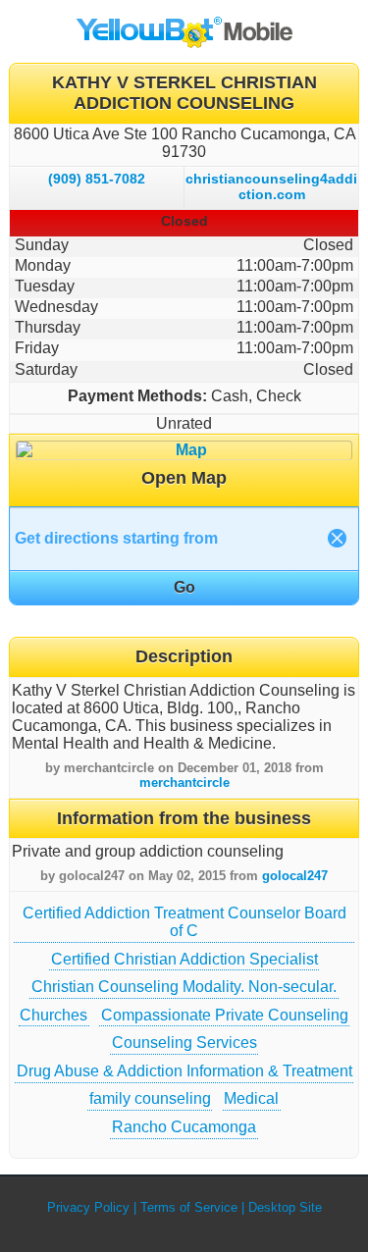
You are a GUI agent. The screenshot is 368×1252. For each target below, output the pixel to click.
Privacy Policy (88, 1207)
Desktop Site (285, 1207)
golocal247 (295, 875)
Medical (251, 1098)
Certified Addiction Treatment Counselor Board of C (184, 922)
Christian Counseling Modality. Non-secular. (184, 986)
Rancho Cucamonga (184, 1127)
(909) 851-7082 (96, 178)
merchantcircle (184, 782)
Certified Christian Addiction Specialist (184, 959)
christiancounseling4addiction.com (271, 186)
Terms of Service (188, 1207)
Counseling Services (184, 1042)
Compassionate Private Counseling (224, 1015)
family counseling (150, 1098)
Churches (53, 1015)
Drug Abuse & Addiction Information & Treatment (184, 1071)
